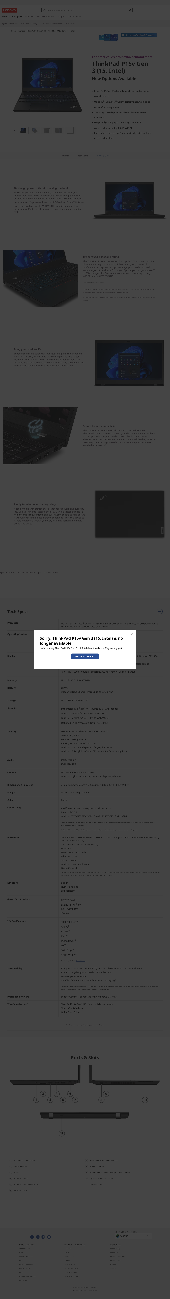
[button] (85, 656)
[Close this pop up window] (132, 634)
